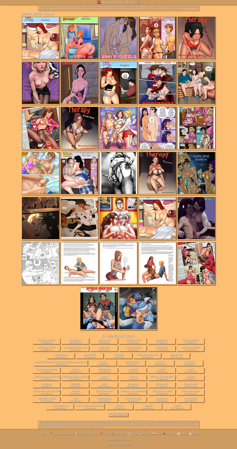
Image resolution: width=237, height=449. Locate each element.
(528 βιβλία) (104, 377)
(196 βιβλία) (75, 341)
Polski (158, 433)
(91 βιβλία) (133, 377)
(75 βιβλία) (161, 341)
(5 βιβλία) (118, 355)
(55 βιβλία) (46, 385)
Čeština (106, 433)
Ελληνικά (146, 433)
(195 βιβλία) (104, 385)
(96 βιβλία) (104, 348)
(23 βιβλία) (104, 341)
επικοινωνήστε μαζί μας (118, 439)
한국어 (195, 433)
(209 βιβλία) (190, 385)
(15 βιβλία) (60, 406)
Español (69, 433)
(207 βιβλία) (177, 406)
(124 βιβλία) (46, 399)
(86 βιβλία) (133, 392)
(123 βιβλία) (162, 348)
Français (82, 433)
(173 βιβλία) (190, 370)
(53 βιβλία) (104, 392)
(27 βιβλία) (133, 341)
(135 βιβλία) (190, 348)
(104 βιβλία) (46, 377)
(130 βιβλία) (162, 370)
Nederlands (120, 433)
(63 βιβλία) (102, 363)
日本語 (183, 433)
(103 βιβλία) (190, 392)
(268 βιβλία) (160, 363)
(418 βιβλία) (133, 385)
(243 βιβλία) (190, 399)
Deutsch (57, 433)
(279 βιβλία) (161, 392)
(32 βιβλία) (119, 406)
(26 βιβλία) (46, 348)
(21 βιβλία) (75, 377)
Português (171, 433)
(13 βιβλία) (133, 370)
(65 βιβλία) (60, 355)
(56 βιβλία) (133, 348)
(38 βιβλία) (75, 370)
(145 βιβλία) (104, 370)
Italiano (94, 433)
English (44, 433)
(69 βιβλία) (90, 355)
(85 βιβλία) (133, 399)
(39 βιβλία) (147, 355)
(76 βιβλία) (191, 341)
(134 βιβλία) (75, 392)
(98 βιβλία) (75, 348)
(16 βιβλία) (46, 341)
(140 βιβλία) (162, 399)
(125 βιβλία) (75, 399)
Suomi (134, 433)
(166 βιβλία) (189, 363)
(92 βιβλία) (148, 406)
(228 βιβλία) (176, 355)
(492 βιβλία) (60, 363)
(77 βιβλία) (162, 385)
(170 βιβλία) (190, 377)
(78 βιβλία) (161, 377)
